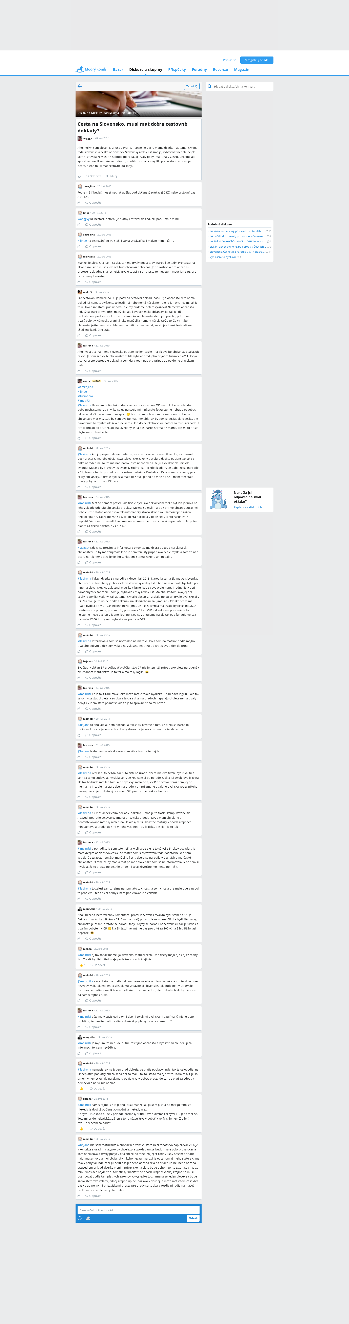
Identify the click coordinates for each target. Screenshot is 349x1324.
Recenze (220, 69)
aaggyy (84, 219)
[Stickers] (88, 1218)
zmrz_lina (86, 387)
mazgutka (86, 981)
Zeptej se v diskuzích (248, 507)
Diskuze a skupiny (145, 69)
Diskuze (83, 113)
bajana (84, 725)
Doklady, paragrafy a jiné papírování (115, 113)
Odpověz (96, 176)
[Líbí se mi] (81, 176)
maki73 (85, 400)
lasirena (85, 405)
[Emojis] (80, 1218)
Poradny (199, 69)
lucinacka (86, 396)
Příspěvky (177, 69)
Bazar (118, 69)
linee (83, 241)
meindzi (85, 503)
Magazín (241, 69)
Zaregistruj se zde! (256, 60)
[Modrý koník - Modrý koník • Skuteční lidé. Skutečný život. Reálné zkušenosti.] (91, 70)
